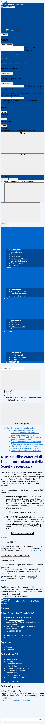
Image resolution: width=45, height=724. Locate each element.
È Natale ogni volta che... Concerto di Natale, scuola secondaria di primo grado (27, 443)
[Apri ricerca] (24, 192)
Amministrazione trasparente (17, 677)
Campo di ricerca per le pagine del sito (16, 366)
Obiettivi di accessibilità (15, 670)
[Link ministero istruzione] (12, 4)
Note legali (10, 661)
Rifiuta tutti (21, 555)
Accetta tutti (10, 558)
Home (8, 391)
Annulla (4, 179)
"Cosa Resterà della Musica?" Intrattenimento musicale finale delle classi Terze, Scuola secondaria (25, 432)
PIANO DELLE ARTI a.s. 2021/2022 (26, 451)
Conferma (13, 179)
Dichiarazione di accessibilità (17, 668)
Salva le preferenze (20, 596)
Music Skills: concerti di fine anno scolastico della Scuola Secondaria (24, 447)
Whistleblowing (12, 673)
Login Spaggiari (23, 95)
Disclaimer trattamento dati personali (15, 700)
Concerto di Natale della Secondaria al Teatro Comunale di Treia (26, 438)
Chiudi (4, 112)
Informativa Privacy (14, 664)
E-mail (27, 86)
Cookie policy (11, 659)
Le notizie (10, 395)
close (4, 224)
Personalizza (6, 555)
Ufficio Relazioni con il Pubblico (19, 666)
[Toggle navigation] (20, 212)
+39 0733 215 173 (17, 620)
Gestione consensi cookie (16, 675)
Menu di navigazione (22, 424)
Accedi (4, 35)
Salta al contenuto (8, 2)
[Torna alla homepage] (22, 181)
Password (28, 50)
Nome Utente (30, 47)
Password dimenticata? (10, 54)
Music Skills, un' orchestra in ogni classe (22, 428)
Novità (8, 393)
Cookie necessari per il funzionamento (16, 587)
